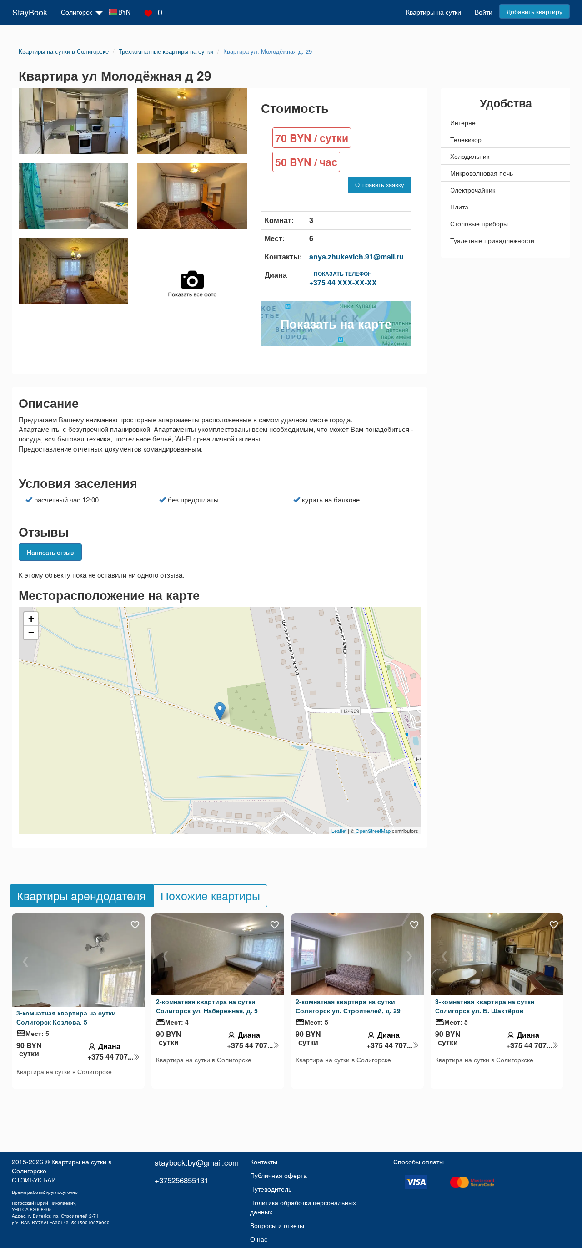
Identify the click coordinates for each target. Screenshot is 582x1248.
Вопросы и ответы (277, 1225)
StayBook (29, 12)
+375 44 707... (110, 1057)
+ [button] (31, 618)
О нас (258, 1238)
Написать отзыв (50, 552)
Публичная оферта (278, 1175)
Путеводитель (270, 1188)
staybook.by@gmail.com (197, 1162)
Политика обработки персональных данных (303, 1207)
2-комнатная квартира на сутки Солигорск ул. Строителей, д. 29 (348, 1006)
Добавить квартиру (534, 11)
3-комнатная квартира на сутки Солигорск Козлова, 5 (66, 1017)
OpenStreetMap (373, 830)
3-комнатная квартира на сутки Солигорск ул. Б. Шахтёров (485, 1006)
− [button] (31, 632)
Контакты (263, 1161)
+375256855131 (181, 1180)
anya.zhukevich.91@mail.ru (356, 256)
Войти (483, 11)
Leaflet (338, 830)
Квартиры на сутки (433, 11)
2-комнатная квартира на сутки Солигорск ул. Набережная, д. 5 (207, 1006)
